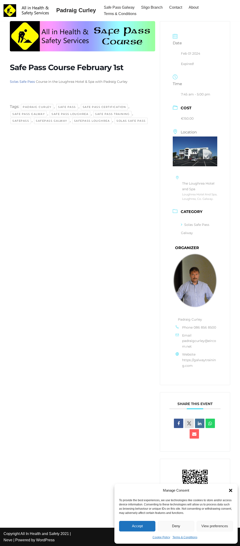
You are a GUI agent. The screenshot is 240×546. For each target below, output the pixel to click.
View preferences (214, 526)
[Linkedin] (199, 423)
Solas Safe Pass (22, 82)
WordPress (45, 540)
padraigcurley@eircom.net (199, 344)
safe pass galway (28, 114)
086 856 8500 (205, 327)
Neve (8, 540)
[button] (230, 490)
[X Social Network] (189, 423)
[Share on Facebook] (178, 423)
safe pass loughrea (70, 114)
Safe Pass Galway (119, 7)
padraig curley (37, 107)
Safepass (20, 120)
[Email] (194, 434)
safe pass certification (104, 107)
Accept (137, 526)
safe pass (67, 107)
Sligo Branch (152, 7)
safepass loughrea (92, 120)
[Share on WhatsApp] (210, 423)
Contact (175, 7)
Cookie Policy (161, 537)
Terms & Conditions (184, 537)
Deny (176, 526)
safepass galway (51, 120)
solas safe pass (131, 120)
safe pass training (112, 114)
